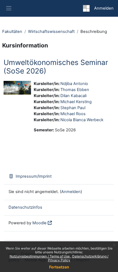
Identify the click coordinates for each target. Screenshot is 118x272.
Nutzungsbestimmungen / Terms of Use (40, 256)
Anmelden (104, 8)
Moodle (39, 222)
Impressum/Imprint (34, 176)
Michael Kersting (76, 101)
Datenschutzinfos (25, 207)
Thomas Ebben (74, 89)
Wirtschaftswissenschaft (51, 31)
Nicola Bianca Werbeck (81, 119)
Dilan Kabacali (73, 95)
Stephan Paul (72, 107)
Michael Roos (73, 113)
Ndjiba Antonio (74, 83)
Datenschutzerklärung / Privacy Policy (78, 258)
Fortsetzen (59, 267)
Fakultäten (12, 31)
